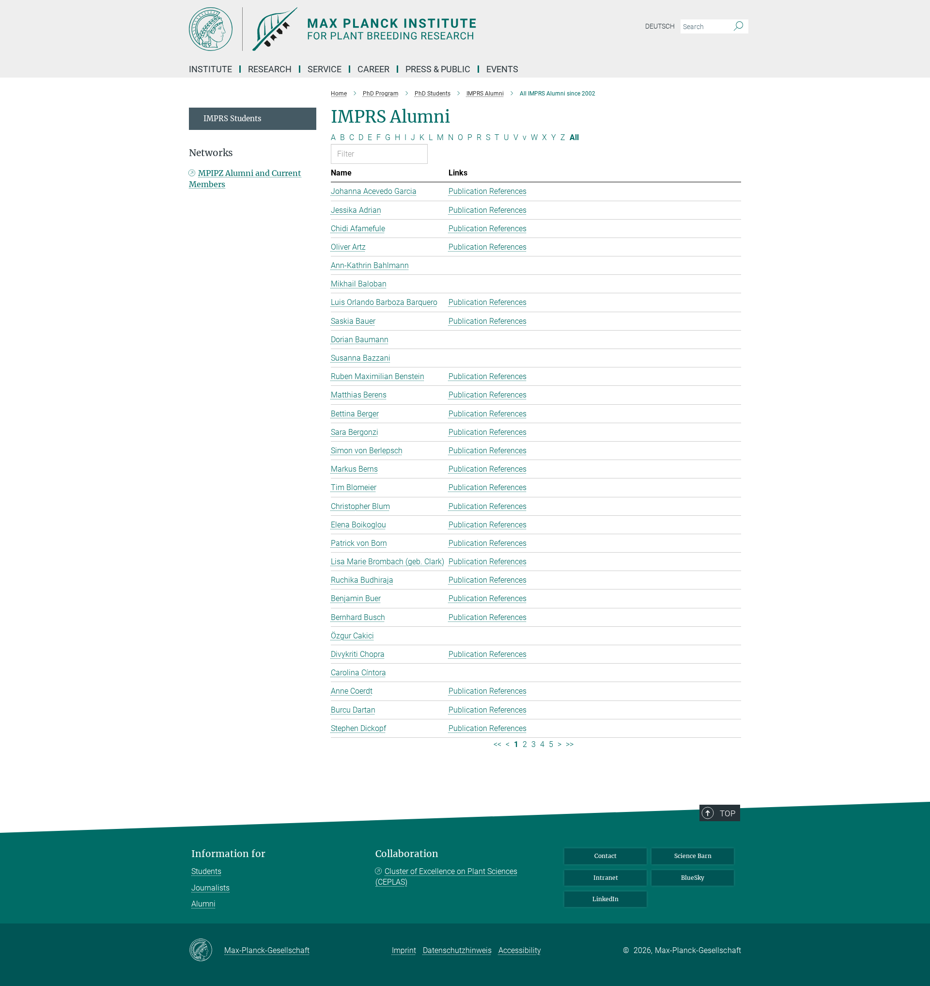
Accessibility (519, 950)
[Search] (738, 26)
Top (727, 813)
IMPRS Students (232, 118)
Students (206, 871)
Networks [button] (211, 153)
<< (497, 744)
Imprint (404, 950)
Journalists (210, 887)
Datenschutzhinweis (457, 950)
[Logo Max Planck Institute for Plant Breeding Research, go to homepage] (370, 29)
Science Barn (693, 855)
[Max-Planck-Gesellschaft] (206, 950)
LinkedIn (605, 899)
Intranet (605, 877)
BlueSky (692, 877)
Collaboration (406, 853)
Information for (228, 853)
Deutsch (660, 26)
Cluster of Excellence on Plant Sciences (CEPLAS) (446, 877)
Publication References (488, 191)
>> (570, 744)
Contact (605, 855)
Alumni (203, 903)
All (574, 137)
